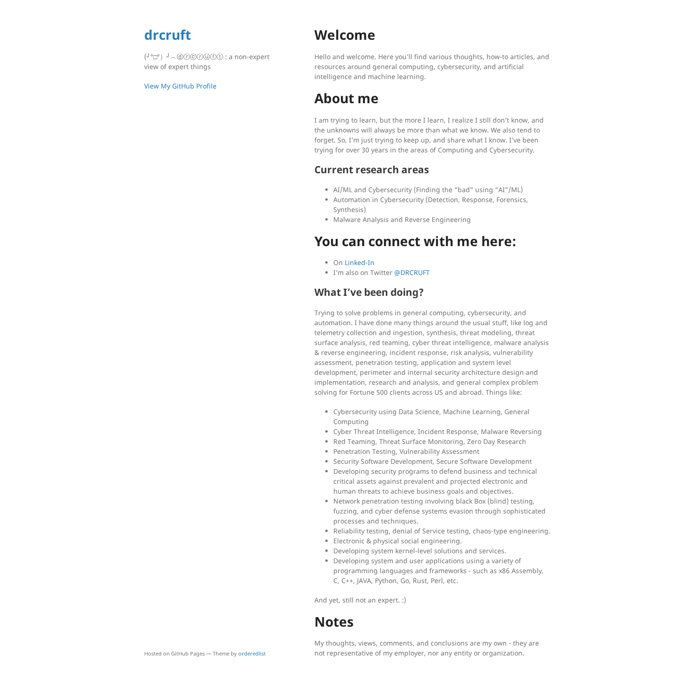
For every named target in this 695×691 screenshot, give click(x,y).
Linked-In (359, 262)
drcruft (167, 35)
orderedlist (252, 653)
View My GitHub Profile (180, 85)
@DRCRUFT (412, 272)
